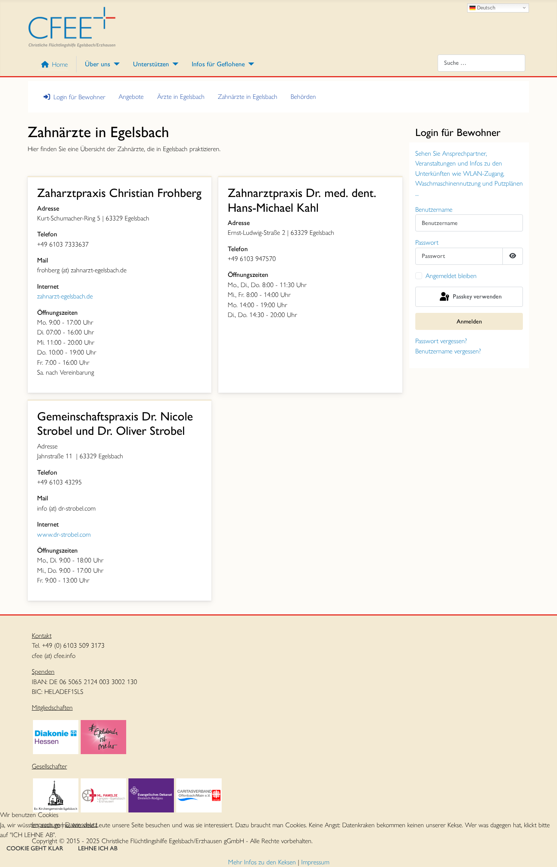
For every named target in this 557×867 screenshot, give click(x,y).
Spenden (43, 671)
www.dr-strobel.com (64, 534)
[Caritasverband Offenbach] (199, 794)
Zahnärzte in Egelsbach (247, 96)
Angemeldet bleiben (451, 276)
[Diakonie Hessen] (56, 736)
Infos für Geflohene (218, 64)
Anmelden (469, 321)
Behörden (303, 96)
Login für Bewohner (79, 97)
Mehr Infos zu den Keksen (262, 862)
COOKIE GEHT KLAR (34, 848)
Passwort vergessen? (441, 341)
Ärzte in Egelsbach (181, 96)
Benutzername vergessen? (448, 351)
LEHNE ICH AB (97, 848)
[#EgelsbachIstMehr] (103, 736)
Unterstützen (151, 64)
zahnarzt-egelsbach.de (65, 296)
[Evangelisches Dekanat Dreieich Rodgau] (151, 794)
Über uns (97, 64)
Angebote (131, 96)
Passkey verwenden (476, 296)
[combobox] (481, 63)
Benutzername (433, 209)
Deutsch (485, 7)
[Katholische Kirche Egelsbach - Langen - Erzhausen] (103, 794)
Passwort (426, 242)
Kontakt (42, 635)
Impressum (315, 862)
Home (60, 64)
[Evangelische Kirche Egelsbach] (56, 794)
